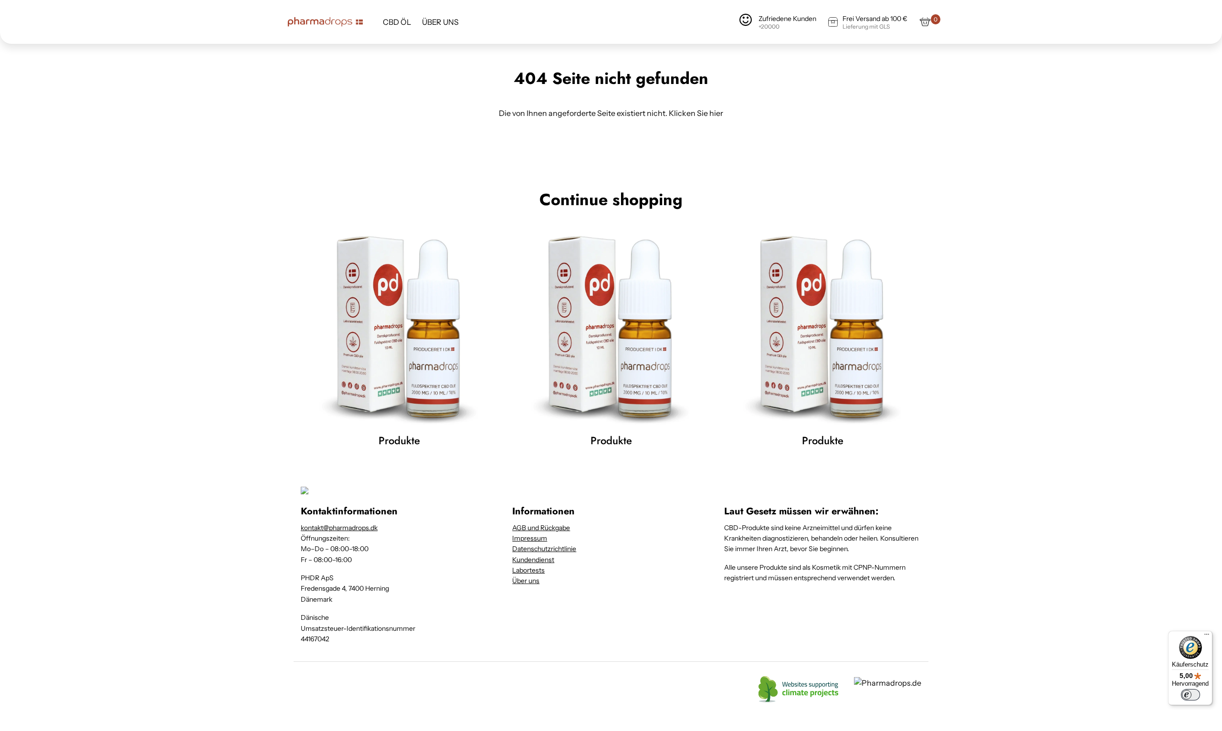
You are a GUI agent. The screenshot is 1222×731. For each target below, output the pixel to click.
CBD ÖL (397, 22)
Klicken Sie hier (696, 113)
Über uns (525, 580)
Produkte (399, 440)
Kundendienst (533, 559)
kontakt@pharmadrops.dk (339, 527)
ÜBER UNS (440, 22)
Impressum (529, 538)
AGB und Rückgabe (541, 527)
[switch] (1190, 694)
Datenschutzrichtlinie (544, 548)
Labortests (528, 570)
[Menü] (1206, 636)
